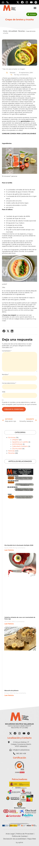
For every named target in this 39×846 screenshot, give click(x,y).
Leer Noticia (9, 550)
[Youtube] (31, 2)
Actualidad (12, 31)
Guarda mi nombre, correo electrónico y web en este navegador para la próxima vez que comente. (19, 403)
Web (3, 392)
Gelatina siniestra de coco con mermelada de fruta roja (19, 618)
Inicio (5, 31)
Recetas (21, 31)
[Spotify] (35, 2)
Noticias (11, 451)
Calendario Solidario (20, 446)
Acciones (11, 437)
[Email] (3, 2)
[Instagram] (27, 2)
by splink (19, 842)
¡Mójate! (15, 440)
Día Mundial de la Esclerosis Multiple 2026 (18, 545)
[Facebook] (22, 2)
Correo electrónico (9, 383)
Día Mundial (17, 449)
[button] (4, 331)
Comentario (6, 351)
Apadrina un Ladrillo (20, 442)
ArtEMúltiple (17, 444)
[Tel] (8, 2)
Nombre (5, 374)
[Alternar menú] (35, 8)
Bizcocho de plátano (11, 690)
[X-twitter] (17, 2)
